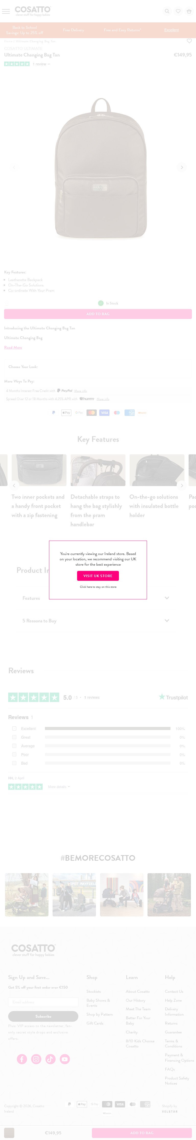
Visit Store (98, 576)
